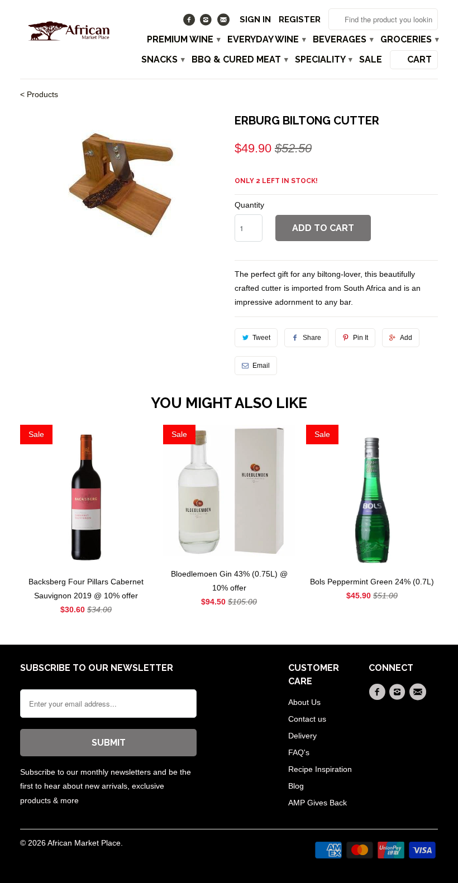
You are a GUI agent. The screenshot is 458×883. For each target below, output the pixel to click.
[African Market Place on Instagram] (207, 22)
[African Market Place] (68, 29)
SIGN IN (255, 20)
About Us (304, 702)
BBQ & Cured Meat (239, 60)
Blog (296, 785)
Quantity (249, 204)
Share (312, 338)
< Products (39, 94)
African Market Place (84, 842)
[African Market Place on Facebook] (190, 22)
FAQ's (298, 752)
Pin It (360, 338)
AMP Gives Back (317, 802)
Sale (370, 60)
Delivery (302, 735)
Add (406, 338)
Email (261, 365)
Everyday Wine (266, 40)
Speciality (323, 60)
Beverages (343, 40)
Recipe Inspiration (320, 769)
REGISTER (300, 20)
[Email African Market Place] (224, 22)
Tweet (261, 338)
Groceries (409, 40)
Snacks (162, 60)
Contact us (307, 718)
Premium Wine (183, 40)
